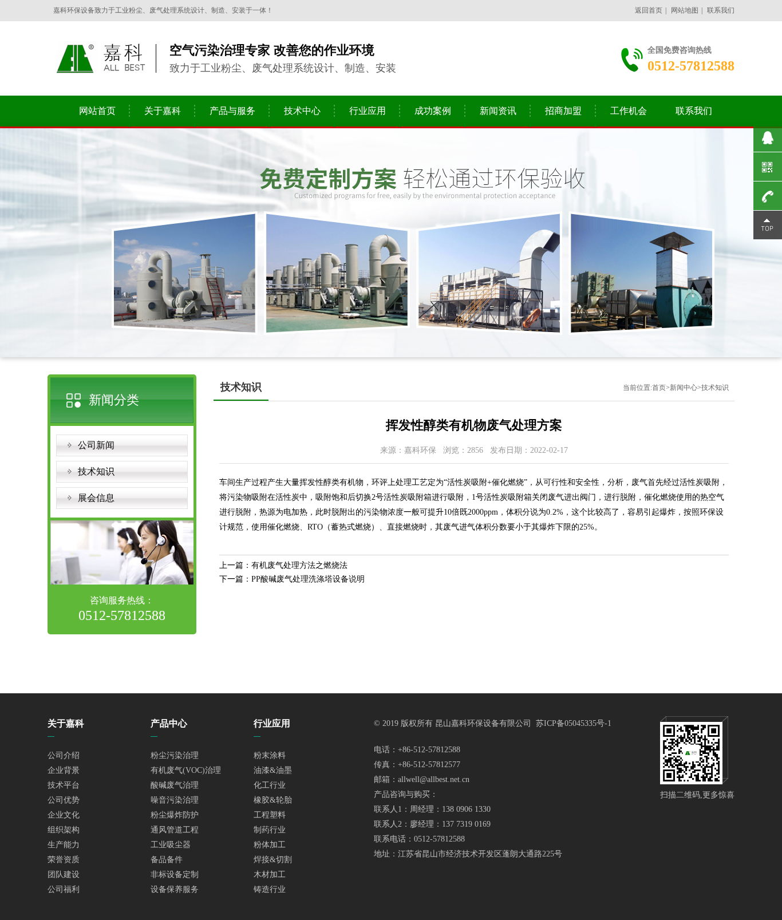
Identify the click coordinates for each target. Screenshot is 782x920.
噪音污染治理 (175, 800)
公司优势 (64, 800)
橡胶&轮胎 (273, 800)
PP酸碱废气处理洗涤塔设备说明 (308, 579)
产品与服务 (232, 111)
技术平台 (64, 785)
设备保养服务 (175, 889)
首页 (659, 388)
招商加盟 (563, 111)
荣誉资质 (64, 859)
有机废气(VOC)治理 (186, 770)
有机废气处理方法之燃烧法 (299, 565)
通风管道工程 (175, 830)
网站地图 (684, 10)
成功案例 (432, 111)
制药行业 (270, 830)
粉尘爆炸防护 (175, 815)
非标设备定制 (175, 874)
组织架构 (64, 830)
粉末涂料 (270, 755)
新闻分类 (114, 400)
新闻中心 (683, 388)
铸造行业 (270, 889)
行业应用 (367, 111)
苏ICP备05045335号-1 (573, 723)
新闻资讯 (498, 111)
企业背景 (64, 770)
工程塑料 (270, 815)
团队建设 (64, 874)
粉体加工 (270, 844)
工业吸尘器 (171, 844)
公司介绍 (64, 755)
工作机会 (628, 111)
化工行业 (270, 785)
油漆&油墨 (273, 770)
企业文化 (64, 815)
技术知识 (96, 471)
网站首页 (97, 111)
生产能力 (64, 844)
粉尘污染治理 (175, 755)
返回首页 (648, 10)
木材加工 (270, 874)
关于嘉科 (162, 111)
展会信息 (96, 498)
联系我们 (720, 10)
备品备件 (167, 859)
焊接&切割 (273, 859)
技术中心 (302, 111)
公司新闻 (96, 445)
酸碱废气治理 (175, 785)
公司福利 (64, 889)
